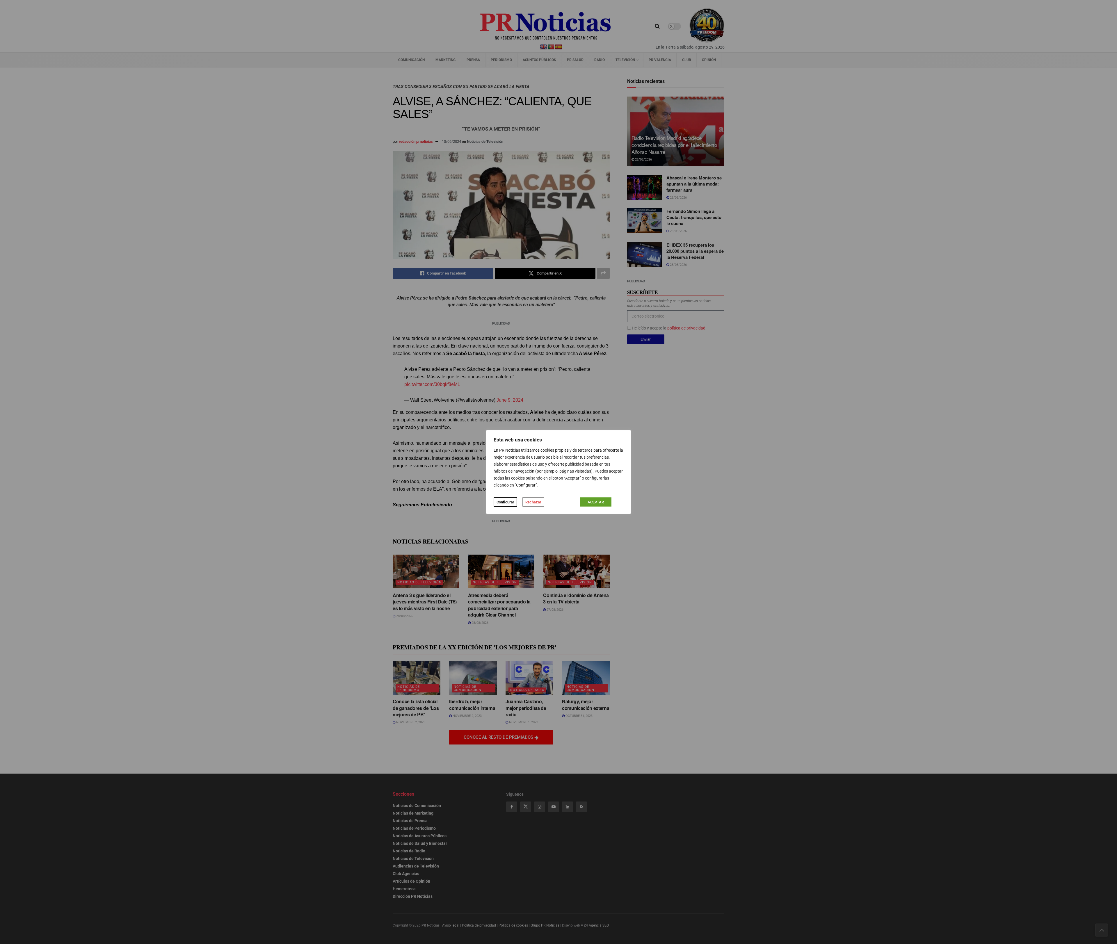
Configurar (505, 502)
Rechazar (533, 502)
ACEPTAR (596, 502)
